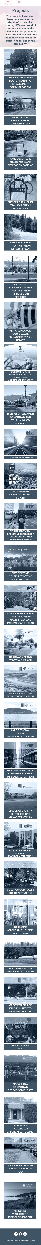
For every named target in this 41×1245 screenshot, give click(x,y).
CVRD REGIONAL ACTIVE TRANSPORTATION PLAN (20, 733)
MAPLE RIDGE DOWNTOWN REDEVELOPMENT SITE (20, 1087)
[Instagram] (16, 1234)
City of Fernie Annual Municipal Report (20, 494)
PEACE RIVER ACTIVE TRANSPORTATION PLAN (20, 695)
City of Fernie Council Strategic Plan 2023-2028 (20, 576)
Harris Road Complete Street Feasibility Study (20, 120)
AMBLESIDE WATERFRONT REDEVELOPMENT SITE (20, 1214)
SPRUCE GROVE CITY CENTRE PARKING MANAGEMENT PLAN (20, 814)
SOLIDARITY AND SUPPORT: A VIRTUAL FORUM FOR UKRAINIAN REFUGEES (20, 376)
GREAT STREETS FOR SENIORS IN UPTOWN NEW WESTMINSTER (20, 1008)
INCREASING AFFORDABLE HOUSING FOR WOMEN (20, 930)
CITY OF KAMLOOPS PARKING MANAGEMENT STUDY (20, 853)
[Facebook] (20, 1234)
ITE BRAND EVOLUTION (20, 457)
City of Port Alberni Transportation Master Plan (20, 205)
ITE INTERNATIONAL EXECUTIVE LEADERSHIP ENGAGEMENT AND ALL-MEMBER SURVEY (20, 535)
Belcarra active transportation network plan (20, 245)
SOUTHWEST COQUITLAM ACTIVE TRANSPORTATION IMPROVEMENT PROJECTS (20, 290)
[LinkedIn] (25, 1234)
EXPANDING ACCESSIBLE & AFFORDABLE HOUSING (20, 1128)
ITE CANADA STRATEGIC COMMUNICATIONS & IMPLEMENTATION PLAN (20, 773)
